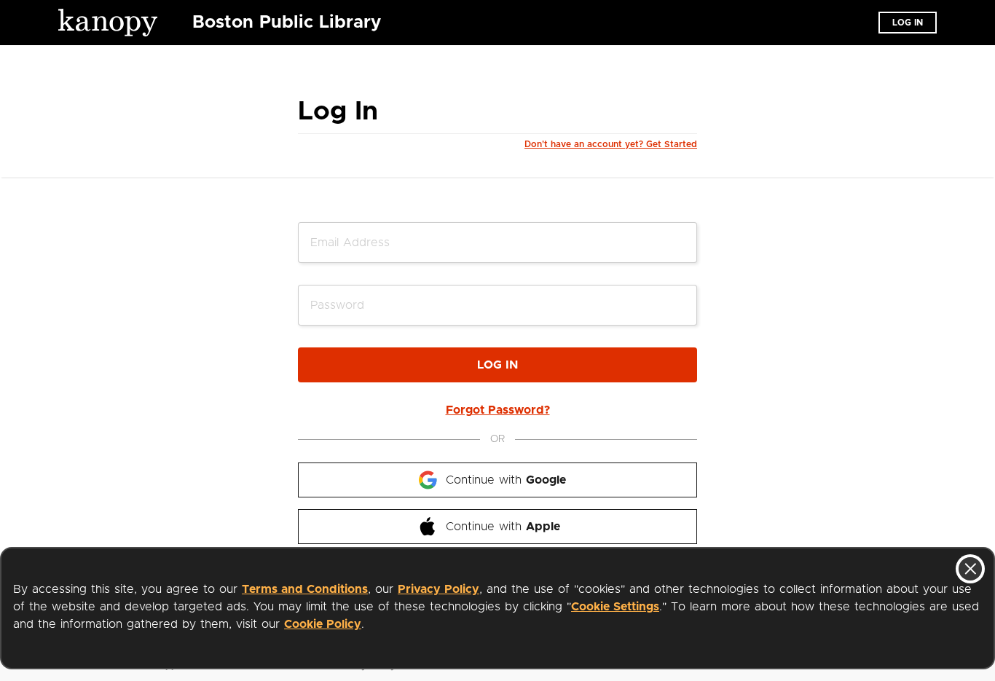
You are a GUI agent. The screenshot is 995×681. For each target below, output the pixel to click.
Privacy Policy (438, 589)
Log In (497, 365)
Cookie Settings (615, 607)
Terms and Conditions (305, 589)
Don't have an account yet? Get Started (610, 144)
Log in (907, 22)
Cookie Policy (322, 624)
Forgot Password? (498, 410)
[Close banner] (970, 568)
